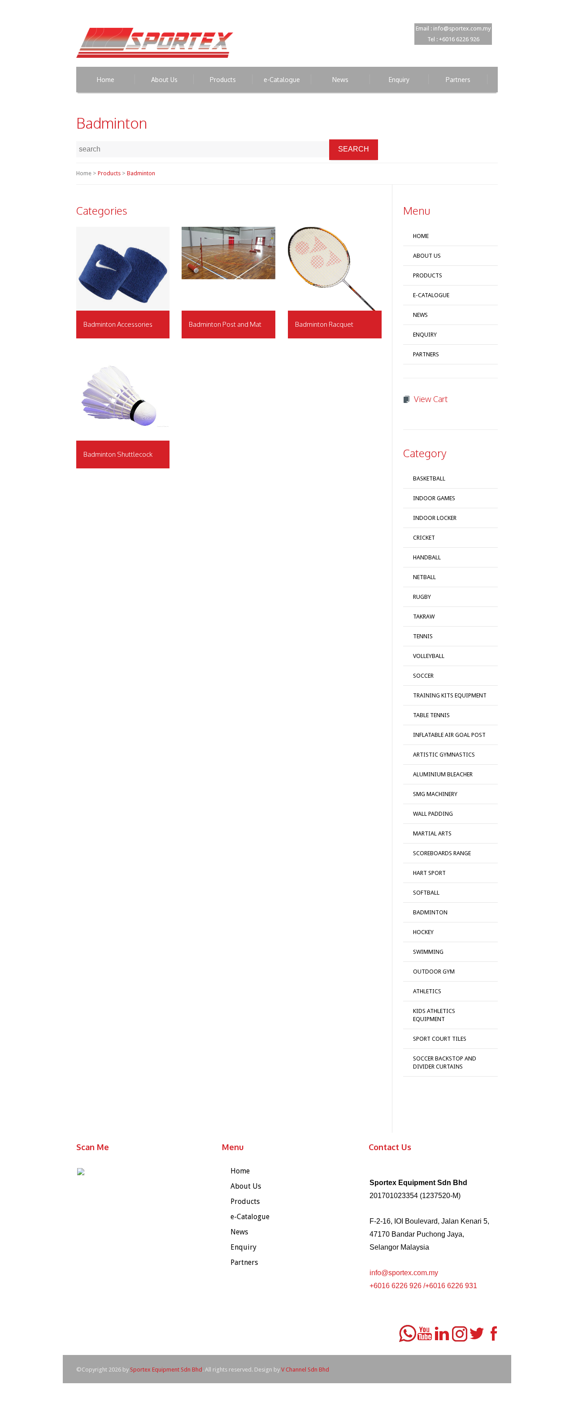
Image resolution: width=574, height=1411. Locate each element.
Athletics (427, 991)
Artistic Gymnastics (444, 754)
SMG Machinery (435, 794)
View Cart (431, 399)
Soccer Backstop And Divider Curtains (444, 1062)
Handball (427, 557)
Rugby (422, 596)
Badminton (141, 173)
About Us (427, 255)
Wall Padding (433, 813)
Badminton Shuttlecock (117, 454)
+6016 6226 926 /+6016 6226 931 (423, 1286)
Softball (426, 892)
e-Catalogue (431, 295)
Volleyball (428, 656)
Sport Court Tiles (439, 1038)
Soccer (423, 675)
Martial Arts (432, 833)
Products (109, 173)
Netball (424, 577)
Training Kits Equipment (450, 695)
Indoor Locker (435, 518)
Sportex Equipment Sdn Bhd (166, 1369)
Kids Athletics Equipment (434, 1015)
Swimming (428, 951)
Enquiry (425, 334)
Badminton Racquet (324, 324)
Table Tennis (431, 715)
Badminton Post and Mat (225, 324)
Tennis (423, 636)
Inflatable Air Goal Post (449, 734)
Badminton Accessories (117, 324)
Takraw (424, 616)
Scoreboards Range (442, 853)
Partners (426, 354)
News (420, 315)
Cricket (424, 537)
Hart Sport (429, 873)
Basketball (429, 478)
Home (421, 236)
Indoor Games (434, 498)
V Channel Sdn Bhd (305, 1369)
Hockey (423, 932)
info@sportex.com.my (404, 1273)
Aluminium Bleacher (443, 774)
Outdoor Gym (434, 971)
